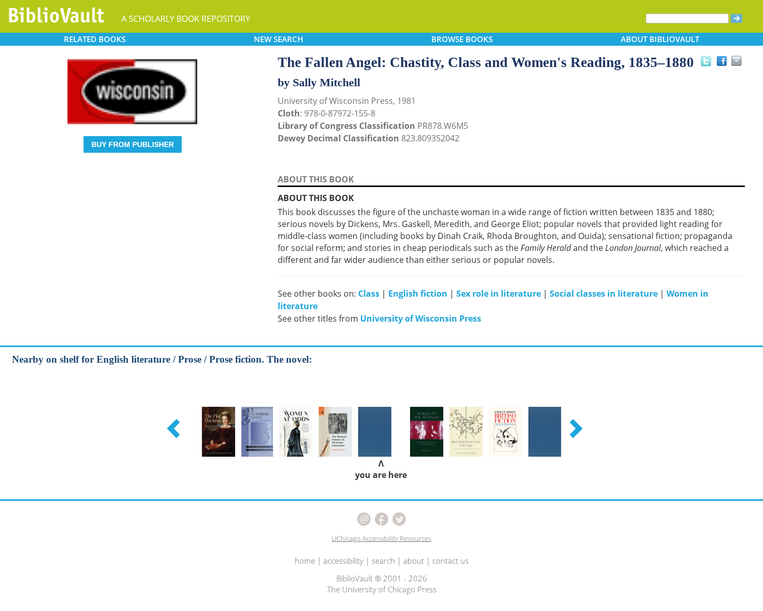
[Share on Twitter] (705, 61)
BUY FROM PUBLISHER (132, 144)
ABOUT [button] (660, 39)
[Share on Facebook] (724, 64)
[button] (175, 428)
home (305, 560)
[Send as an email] (737, 62)
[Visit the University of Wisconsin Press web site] (127, 91)
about (413, 560)
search (383, 560)
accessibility (343, 560)
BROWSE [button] (462, 39)
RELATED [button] (95, 39)
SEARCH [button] (278, 39)
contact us (450, 560)
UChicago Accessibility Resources (381, 538)
